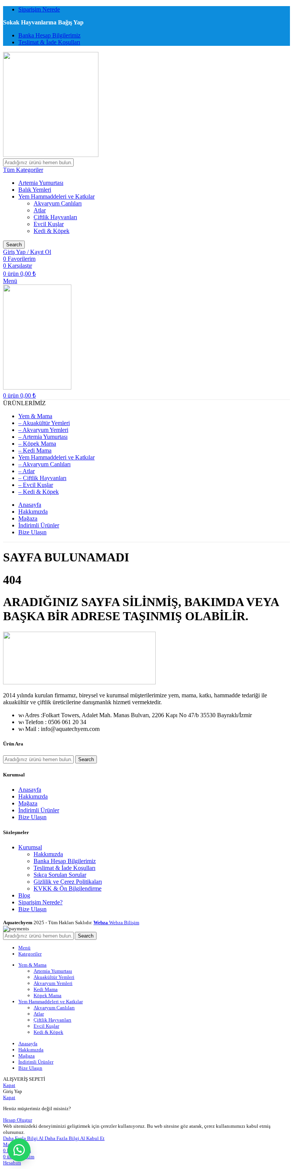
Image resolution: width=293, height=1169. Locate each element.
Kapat (9, 1085)
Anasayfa (29, 789)
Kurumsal (30, 847)
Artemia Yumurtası (40, 182)
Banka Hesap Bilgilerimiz (65, 861)
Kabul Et (95, 1138)
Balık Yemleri (34, 189)
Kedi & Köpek (51, 231)
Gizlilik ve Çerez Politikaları (68, 881)
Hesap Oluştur (17, 1120)
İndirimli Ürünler (38, 810)
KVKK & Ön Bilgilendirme (67, 888)
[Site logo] (50, 155)
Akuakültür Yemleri (54, 977)
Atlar (40, 210)
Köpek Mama (47, 995)
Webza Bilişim (116, 922)
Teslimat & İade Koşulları (64, 868)
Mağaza (27, 803)
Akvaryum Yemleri (53, 983)
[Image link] (79, 682)
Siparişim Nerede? (40, 902)
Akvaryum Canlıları (58, 203)
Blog (24, 895)
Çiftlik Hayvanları (55, 217)
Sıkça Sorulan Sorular (60, 874)
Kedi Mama (46, 989)
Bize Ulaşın (32, 817)
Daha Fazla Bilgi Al (44, 1138)
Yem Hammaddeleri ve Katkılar (56, 196)
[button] (19, 1149)
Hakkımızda (33, 796)
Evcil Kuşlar (49, 224)
